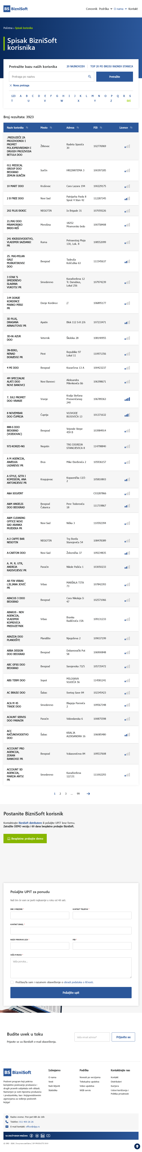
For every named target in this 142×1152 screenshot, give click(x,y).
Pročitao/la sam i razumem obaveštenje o (55, 982)
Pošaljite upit (71, 992)
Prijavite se (123, 1037)
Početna (7, 27)
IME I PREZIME (17, 909)
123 (13, 95)
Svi (129, 100)
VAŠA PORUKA (16, 955)
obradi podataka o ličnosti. (79, 982)
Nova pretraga (21, 85)
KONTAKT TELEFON (81, 909)
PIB (75, 940)
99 (78, 793)
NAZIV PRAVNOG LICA (19, 940)
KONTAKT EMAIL (17, 924)
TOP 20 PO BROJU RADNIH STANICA (111, 66)
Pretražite (114, 76)
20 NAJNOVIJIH (76, 66)
